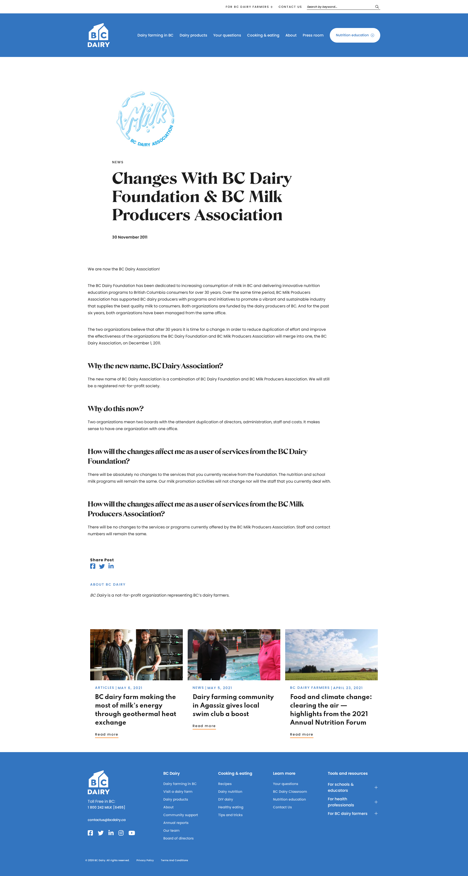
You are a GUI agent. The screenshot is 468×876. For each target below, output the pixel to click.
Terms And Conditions (174, 860)
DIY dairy (225, 799)
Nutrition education (352, 35)
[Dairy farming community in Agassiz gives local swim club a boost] (234, 678)
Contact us (290, 7)
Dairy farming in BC (155, 35)
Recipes (225, 783)
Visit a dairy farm (178, 791)
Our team (171, 830)
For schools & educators (341, 787)
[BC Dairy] (99, 45)
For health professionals (341, 802)
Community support (180, 814)
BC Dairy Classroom (290, 791)
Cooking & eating (263, 35)
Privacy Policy (145, 860)
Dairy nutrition (230, 791)
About (291, 35)
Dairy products (193, 35)
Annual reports (175, 822)
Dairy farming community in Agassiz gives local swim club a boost (233, 706)
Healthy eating (230, 807)
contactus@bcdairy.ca (107, 819)
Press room (313, 35)
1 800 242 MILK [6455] (106, 807)
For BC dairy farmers (247, 7)
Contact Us (282, 807)
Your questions (227, 35)
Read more (106, 734)
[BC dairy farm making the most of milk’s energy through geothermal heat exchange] (136, 678)
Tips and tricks (230, 814)
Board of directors (178, 838)
